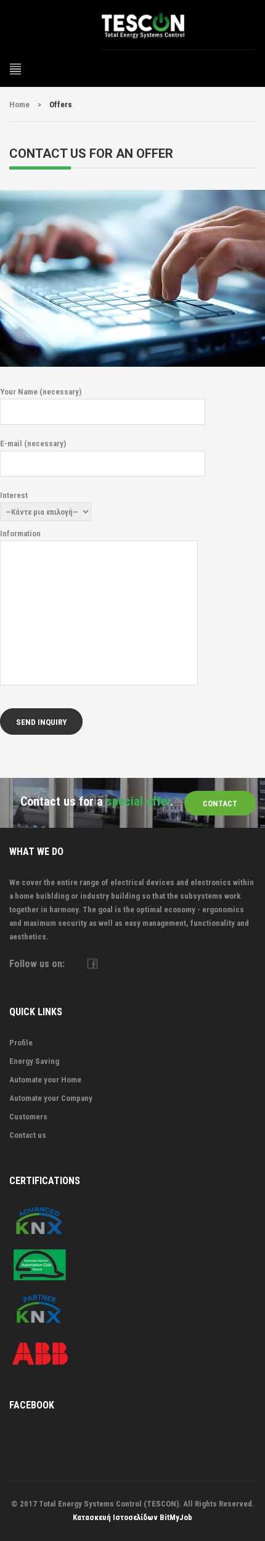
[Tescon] (179, 24)
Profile (21, 1042)
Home (19, 104)
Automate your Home (45, 1079)
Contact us (27, 1135)
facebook (92, 963)
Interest (14, 495)
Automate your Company (50, 1098)
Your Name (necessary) (40, 391)
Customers (28, 1116)
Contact (220, 803)
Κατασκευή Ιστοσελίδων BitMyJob (132, 1517)
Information (20, 533)
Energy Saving (34, 1061)
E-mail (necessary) (33, 443)
